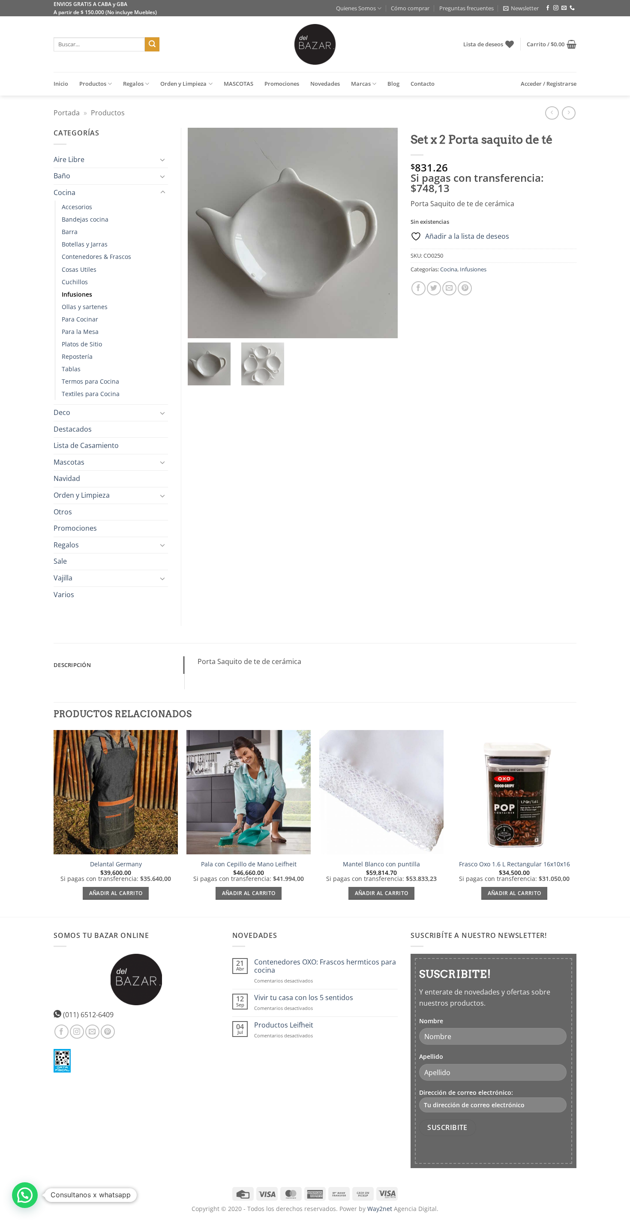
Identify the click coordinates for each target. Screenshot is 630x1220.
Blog (393, 83)
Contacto (423, 83)
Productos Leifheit (283, 1025)
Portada (67, 112)
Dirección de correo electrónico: (466, 1092)
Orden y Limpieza (183, 83)
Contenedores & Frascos (96, 256)
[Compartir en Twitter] (434, 288)
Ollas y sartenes (85, 307)
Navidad (67, 478)
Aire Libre (69, 159)
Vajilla (63, 578)
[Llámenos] (572, 8)
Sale (60, 561)
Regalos (133, 83)
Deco (62, 412)
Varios (64, 594)
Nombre (431, 1021)
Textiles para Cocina (91, 394)
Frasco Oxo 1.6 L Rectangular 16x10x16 (514, 864)
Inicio (61, 83)
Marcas (361, 83)
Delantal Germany (116, 864)
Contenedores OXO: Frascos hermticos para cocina (325, 966)
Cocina (448, 269)
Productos (92, 83)
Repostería (77, 356)
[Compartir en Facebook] (418, 288)
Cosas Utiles (79, 269)
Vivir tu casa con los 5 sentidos (303, 998)
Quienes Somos (356, 8)
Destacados (73, 429)
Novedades (325, 83)
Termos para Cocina (90, 381)
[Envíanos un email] (564, 8)
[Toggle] (163, 159)
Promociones (281, 83)
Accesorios (77, 207)
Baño (62, 175)
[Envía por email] (449, 288)
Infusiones (473, 269)
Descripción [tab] (72, 665)
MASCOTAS (238, 83)
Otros (63, 512)
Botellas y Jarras (85, 244)
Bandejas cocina (85, 219)
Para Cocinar (80, 319)
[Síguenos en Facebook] (547, 8)
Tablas (71, 369)
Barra (70, 232)
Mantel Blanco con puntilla (381, 864)
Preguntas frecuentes (466, 8)
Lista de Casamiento (86, 445)
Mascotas (69, 462)
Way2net (379, 1209)
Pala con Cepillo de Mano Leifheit (249, 864)
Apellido (431, 1056)
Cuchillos (75, 282)
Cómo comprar (410, 8)
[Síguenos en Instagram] (555, 8)
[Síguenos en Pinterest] (108, 1032)
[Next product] (551, 113)
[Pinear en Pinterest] (465, 288)
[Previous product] (568, 113)
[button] (521, 8)
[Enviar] (152, 44)
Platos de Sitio (82, 344)
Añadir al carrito (116, 893)
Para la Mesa (80, 332)
